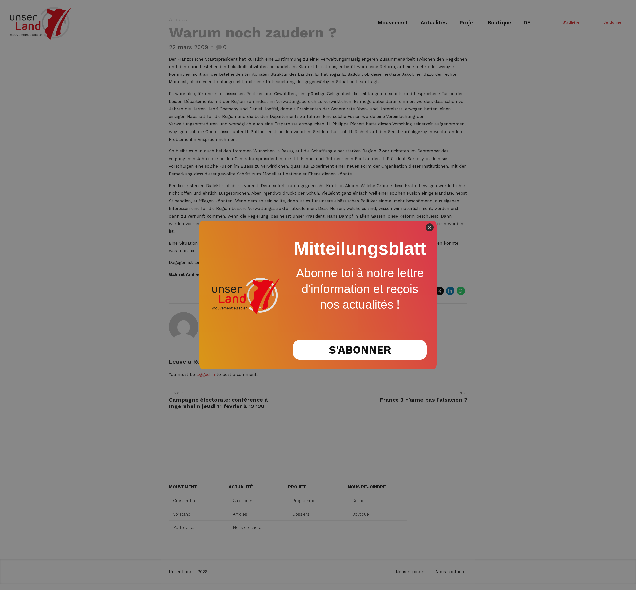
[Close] (430, 227)
